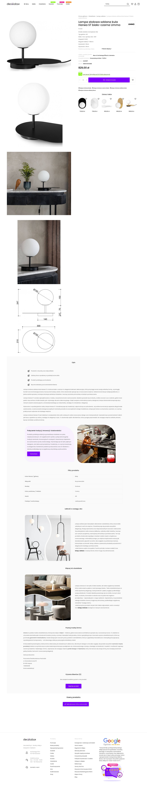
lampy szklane (79, 551)
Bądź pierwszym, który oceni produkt (77, 704)
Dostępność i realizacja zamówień (85, 743)
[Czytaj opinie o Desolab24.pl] (112, 742)
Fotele (52, 753)
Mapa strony (78, 774)
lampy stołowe (82, 608)
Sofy (51, 769)
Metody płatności (80, 751)
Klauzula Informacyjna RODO (83, 769)
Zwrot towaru (79, 745)
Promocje (53, 743)
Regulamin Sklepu (80, 748)
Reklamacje (78, 764)
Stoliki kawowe (54, 772)
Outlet (52, 764)
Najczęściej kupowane (56, 748)
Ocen (80, 29)
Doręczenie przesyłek (81, 756)
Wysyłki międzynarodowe (82, 753)
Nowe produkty (54, 745)
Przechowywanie (55, 766)
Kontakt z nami (34, 767)
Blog (76, 777)
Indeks (80, 61)
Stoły (51, 774)
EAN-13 (80, 64)
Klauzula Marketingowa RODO (83, 772)
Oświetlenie (53, 761)
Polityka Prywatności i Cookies (84, 758)
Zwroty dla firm (79, 766)
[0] (139, 4)
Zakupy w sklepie (80, 761)
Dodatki (52, 751)
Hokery (52, 756)
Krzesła (52, 758)
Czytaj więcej (33, 454)
